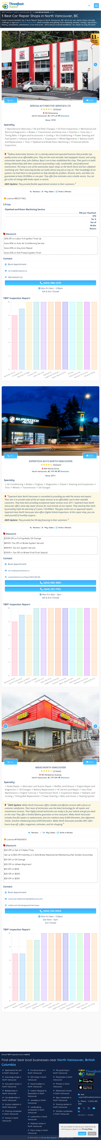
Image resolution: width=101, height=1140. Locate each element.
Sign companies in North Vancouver (62, 1098)
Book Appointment (17, 264)
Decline (92, 1134)
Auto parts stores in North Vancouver (12, 1085)
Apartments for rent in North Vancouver (12, 1071)
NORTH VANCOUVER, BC (22, 12)
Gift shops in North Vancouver (37, 1078)
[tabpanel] (50, 65)
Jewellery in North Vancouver (37, 1101)
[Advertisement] (50, 1033)
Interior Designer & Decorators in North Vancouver (37, 1093)
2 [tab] (48, 94)
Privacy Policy (87, 1129)
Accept (82, 1134)
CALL (11, 100)
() (57, 109)
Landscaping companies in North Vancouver (36, 1110)
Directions (64, 116)
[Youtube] (94, 1108)
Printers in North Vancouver (61, 1085)
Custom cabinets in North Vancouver (11, 1105)
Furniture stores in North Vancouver (37, 1071)
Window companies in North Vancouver (62, 1112)
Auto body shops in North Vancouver (11, 1078)
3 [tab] (50, 94)
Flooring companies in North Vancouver (12, 1112)
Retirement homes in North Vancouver (62, 1092)
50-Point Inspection (27, 22)
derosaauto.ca (15, 277)
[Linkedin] (79, 1111)
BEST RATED (6, 12)
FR (53, 12)
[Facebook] (79, 1108)
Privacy (82, 1115)
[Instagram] (89, 1108)
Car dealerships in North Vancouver (11, 1098)
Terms (91, 1115)
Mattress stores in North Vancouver (37, 1124)
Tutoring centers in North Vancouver (62, 1105)
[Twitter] (84, 1108)
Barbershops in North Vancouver (10, 1092)
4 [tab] (52, 94)
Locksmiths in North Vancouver (37, 1118)
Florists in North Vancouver (10, 1119)
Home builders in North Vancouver (36, 1085)
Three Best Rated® (49, 1138)
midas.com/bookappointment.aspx (23, 905)
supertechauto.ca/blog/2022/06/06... (24, 577)
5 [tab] (54, 94)
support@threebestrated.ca (90, 1097)
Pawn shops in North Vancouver (38, 1131)
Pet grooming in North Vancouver (61, 1071)
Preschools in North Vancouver (62, 1078)
